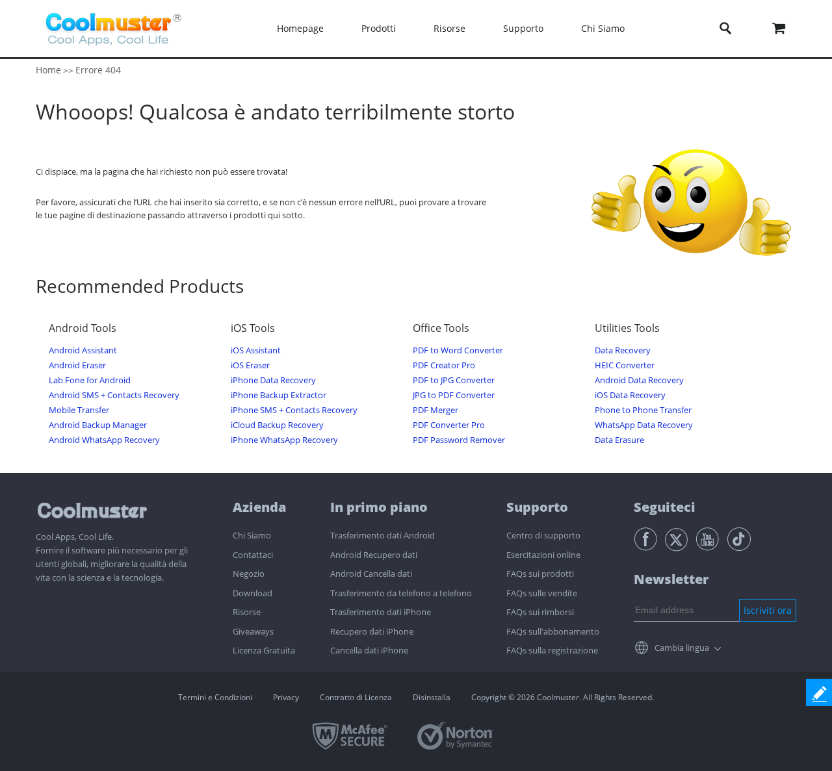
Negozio (249, 573)
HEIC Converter (625, 365)
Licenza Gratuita (264, 650)
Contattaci (253, 555)
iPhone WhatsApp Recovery (284, 440)
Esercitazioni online (543, 555)
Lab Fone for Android (90, 380)
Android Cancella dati (371, 573)
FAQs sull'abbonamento (552, 631)
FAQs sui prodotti (540, 573)
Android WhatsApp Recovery (104, 440)
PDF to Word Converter (458, 350)
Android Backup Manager (98, 425)
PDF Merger (435, 410)
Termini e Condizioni (215, 697)
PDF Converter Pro (449, 425)
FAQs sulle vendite (541, 593)
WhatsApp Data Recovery (644, 425)
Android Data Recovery (639, 380)
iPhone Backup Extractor (278, 395)
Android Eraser (77, 365)
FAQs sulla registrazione (552, 650)
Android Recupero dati (373, 555)
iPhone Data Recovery (273, 380)
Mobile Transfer (79, 410)
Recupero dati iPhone (371, 631)
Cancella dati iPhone (369, 650)
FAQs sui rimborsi (540, 612)
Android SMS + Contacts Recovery (114, 395)
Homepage (300, 28)
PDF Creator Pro (444, 365)
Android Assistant (83, 350)
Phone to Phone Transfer (643, 410)
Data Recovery (623, 350)
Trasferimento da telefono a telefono (401, 593)
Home (48, 70)
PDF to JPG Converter (454, 380)
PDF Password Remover (459, 440)
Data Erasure (619, 440)
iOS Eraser (250, 365)
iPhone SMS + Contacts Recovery (294, 410)
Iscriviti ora (768, 610)
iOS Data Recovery (630, 395)
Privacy (286, 697)
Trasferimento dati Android (382, 535)
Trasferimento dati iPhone (380, 612)
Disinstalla (431, 697)
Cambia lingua (682, 647)
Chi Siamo (252, 535)
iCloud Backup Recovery (277, 425)
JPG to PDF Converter (454, 395)
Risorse (247, 612)
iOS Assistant (256, 350)
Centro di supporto (543, 535)
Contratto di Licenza (356, 697)
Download (252, 593)
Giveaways (253, 631)
